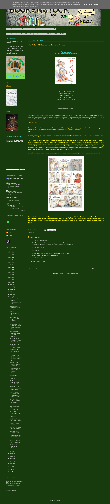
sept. (11, 291)
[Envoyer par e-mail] (48, 230)
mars (11, 458)
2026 (10, 249)
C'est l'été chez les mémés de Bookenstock (15, 446)
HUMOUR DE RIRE (69, 99)
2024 (10, 254)
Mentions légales (11, 490)
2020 (10, 264)
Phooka (10, 235)
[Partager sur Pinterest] (55, 230)
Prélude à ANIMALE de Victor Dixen (15, 441)
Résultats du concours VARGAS (13, 377)
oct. (11, 289)
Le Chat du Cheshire (38, 240)
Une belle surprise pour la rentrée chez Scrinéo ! (15, 382)
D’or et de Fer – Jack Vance (15, 179)
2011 (9, 469)
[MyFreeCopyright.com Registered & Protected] (15, 485)
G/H (31, 34)
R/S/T (55, 34)
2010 (10, 471)
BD (34, 232)
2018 (10, 269)
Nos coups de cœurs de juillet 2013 (15, 307)
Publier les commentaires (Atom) (69, 273)
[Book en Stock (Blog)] (8, 224)
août (11, 294)
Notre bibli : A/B (12, 34)
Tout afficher (22, 210)
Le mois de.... (25, 29)
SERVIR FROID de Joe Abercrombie (15, 427)
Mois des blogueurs (37, 29)
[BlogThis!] (50, 230)
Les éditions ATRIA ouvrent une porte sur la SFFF (15, 388)
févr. (11, 461)
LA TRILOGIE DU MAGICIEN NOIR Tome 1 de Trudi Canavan (15, 327)
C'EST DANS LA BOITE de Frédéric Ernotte (15, 346)
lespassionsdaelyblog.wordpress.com (16, 204)
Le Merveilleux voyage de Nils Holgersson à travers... (14, 320)
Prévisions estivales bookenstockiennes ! (15, 436)
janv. (11, 463)
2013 (10, 282)
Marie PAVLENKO (69, 92)
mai (11, 453)
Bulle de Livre (12, 197)
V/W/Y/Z (62, 34)
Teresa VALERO (68, 93)
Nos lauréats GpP (50, 29)
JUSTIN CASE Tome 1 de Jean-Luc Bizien (15, 364)
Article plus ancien (97, 269)
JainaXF (34, 251)
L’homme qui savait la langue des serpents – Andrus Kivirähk (14, 186)
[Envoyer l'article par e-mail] (45, 230)
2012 (10, 466)
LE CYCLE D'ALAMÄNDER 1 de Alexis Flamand (15, 414)
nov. (11, 286)
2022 (10, 259)
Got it (96, 4)
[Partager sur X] (51, 230)
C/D (21, 34)
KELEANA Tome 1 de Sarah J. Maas (15, 419)
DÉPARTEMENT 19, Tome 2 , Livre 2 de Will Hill (15, 340)
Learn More (88, 4)
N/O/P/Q (48, 34)
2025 (10, 252)
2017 (10, 272)
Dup (9, 232)
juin (11, 451)
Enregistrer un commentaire (38, 261)
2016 (10, 274)
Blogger (58, 500)
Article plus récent (34, 269)
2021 (10, 262)
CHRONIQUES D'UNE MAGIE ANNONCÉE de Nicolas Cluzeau (15, 394)
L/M (42, 34)
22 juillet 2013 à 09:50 (38, 257)
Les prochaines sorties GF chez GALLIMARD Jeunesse (15, 334)
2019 (10, 267)
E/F (26, 34)
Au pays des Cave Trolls (15, 178)
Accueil (10, 29)
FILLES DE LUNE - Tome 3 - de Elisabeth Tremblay (15, 370)
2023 (10, 257)
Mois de (35, 137)
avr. (11, 456)
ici (51, 137)
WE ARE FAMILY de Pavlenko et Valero (15, 351)
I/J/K (36, 34)
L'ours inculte (12, 191)
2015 (10, 277)
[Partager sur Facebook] (53, 230)
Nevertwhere (12, 183)
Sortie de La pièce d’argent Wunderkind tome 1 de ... (15, 301)
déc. (11, 284)
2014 (10, 279)
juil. (11, 297)
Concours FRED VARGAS (14, 423)
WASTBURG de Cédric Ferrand (14, 431)
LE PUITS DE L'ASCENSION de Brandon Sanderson (15, 401)
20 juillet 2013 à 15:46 (38, 247)
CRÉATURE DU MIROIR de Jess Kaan (15, 313)
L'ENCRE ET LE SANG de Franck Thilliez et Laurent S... (15, 358)
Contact (17, 29)
